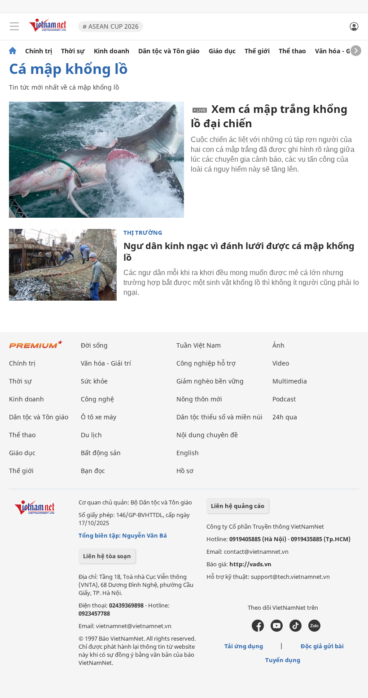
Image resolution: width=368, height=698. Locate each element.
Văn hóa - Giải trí (341, 51)
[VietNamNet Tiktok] (295, 629)
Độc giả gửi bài (322, 646)
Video (280, 363)
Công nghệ (97, 399)
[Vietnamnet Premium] (36, 349)
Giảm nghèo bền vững (210, 381)
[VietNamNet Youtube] (277, 629)
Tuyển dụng (282, 660)
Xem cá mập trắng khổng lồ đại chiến (269, 115)
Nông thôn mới (199, 399)
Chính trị (38, 51)
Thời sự (73, 51)
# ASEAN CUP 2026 (111, 26)
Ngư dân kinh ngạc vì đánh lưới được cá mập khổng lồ (239, 251)
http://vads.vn (250, 564)
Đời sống (94, 345)
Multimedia (289, 381)
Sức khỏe (94, 381)
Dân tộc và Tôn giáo (169, 51)
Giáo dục (222, 51)
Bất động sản (101, 452)
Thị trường (142, 233)
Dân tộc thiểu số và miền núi (219, 417)
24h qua (284, 417)
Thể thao (292, 51)
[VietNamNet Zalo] (314, 629)
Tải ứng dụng (243, 646)
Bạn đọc (93, 470)
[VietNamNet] (12, 51)
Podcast (284, 399)
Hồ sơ (184, 470)
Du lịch (91, 435)
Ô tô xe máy (98, 417)
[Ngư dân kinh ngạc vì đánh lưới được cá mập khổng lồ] (63, 265)
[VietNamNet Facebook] (258, 629)
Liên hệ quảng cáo (237, 506)
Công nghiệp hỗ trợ (206, 363)
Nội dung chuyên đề (207, 435)
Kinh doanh (111, 51)
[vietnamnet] (48, 32)
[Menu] (14, 26)
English (187, 452)
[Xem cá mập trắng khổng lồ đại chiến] (96, 160)
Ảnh (278, 345)
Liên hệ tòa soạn (107, 556)
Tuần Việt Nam (198, 345)
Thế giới (257, 51)
